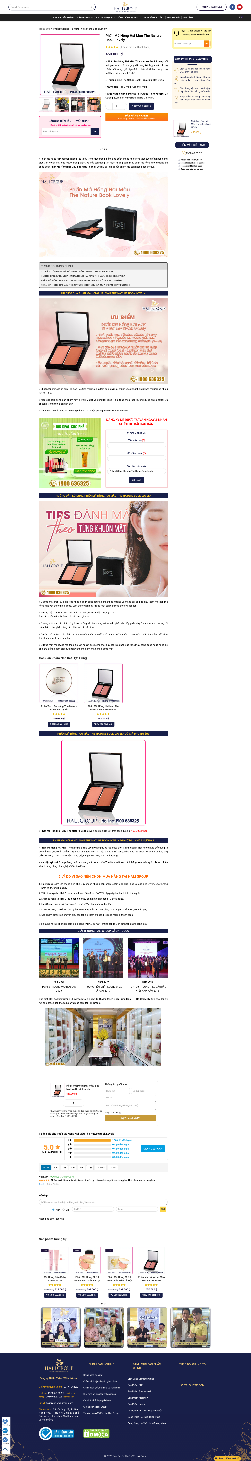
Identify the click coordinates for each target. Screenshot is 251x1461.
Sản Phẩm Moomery (138, 1397)
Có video (101, 1168)
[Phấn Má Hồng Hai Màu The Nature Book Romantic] (103, 683)
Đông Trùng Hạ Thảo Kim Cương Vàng (147, 1423)
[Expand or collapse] (164, 266)
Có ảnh (113, 1168)
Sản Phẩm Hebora (137, 1404)
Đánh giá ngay (153, 1148)
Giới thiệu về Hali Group (95, 1406)
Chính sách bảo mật (93, 1375)
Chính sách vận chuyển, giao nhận (100, 1381)
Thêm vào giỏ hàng (141, 106)
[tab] (103, 148)
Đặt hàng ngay (130, 1118)
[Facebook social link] (232, 7)
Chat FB (6, 1443)
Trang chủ (44, 28)
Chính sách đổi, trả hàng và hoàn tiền (101, 1387)
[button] (42, 104)
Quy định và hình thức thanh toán (99, 1394)
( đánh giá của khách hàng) (135, 47)
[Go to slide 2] (104, 1303)
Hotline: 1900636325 (211, 7)
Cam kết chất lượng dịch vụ (97, 1400)
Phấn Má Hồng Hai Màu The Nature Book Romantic (151, 1280)
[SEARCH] (92, 7)
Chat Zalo (6, 1434)
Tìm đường (6, 1425)
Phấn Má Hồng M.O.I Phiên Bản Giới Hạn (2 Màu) (87, 1280)
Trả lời (41, 1184)
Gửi (163, 1209)
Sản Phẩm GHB (135, 1385)
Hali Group (141, 1456)
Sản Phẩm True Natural (139, 1391)
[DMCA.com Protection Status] (96, 1433)
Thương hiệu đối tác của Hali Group (101, 1413)
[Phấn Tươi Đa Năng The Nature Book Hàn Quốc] (59, 683)
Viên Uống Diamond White (141, 1378)
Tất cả (46, 1168)
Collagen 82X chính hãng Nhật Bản (145, 1410)
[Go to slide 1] (102, 1303)
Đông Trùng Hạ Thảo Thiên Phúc (144, 1417)
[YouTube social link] (240, 7)
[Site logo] (125, 6)
